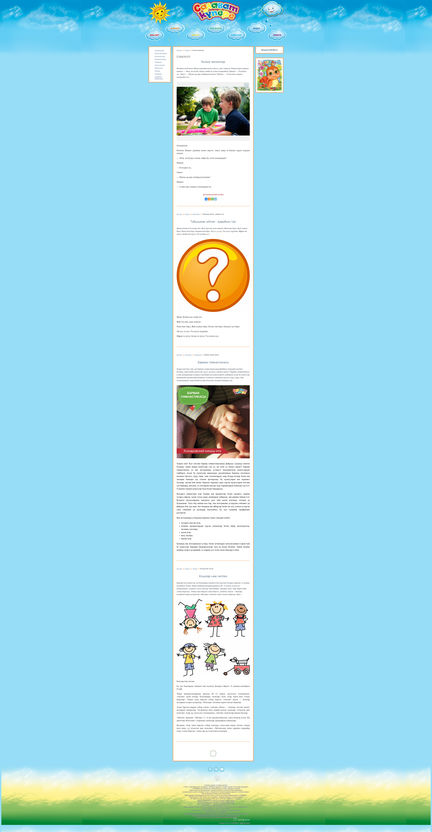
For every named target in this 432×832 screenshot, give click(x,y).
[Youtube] (221, 771)
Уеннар (157, 71)
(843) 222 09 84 (245, 823)
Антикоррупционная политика (205, 817)
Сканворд (158, 74)
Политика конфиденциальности (226, 817)
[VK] (216, 771)
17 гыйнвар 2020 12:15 (183, 56)
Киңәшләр (197, 355)
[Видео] (257, 28)
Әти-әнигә (188, 355)
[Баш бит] (155, 35)
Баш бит (179, 50)
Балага (187, 50)
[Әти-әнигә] (216, 28)
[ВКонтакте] (206, 199)
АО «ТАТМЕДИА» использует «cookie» (197, 814)
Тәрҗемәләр (159, 50)
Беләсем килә (160, 56)
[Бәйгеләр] (236, 35)
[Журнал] (175, 28)
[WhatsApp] (212, 199)
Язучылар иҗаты (161, 53)
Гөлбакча (158, 62)
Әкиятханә (159, 68)
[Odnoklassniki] (210, 771)
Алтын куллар (160, 65)
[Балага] (195, 35)
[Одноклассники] (209, 199)
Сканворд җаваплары (159, 77)
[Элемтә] (277, 35)
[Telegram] (215, 199)
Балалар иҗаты (160, 59)
